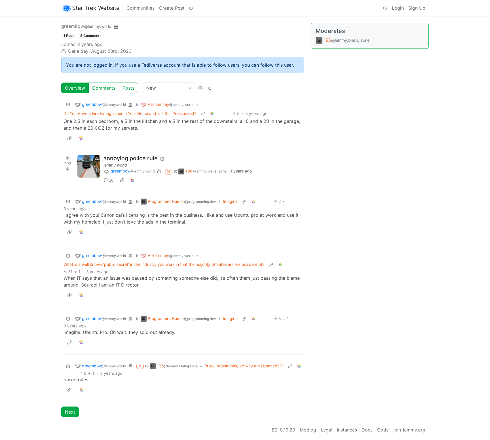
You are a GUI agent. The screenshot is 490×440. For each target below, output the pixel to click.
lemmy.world (115, 165)
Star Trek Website (96, 8)
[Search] (385, 8)
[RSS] (209, 88)
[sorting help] (200, 88)
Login (398, 8)
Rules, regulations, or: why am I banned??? (243, 365)
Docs (367, 430)
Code (383, 430)
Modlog (308, 430)
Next (70, 412)
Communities (140, 8)
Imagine (230, 201)
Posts (128, 88)
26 (111, 180)
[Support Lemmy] (191, 8)
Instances (347, 430)
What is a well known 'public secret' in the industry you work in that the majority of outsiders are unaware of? (164, 264)
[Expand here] (88, 166)
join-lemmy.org (409, 430)
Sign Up (416, 8)
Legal (326, 430)
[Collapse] (68, 104)
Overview (75, 88)
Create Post (172, 8)
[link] (212, 113)
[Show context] (203, 113)
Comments (103, 88)
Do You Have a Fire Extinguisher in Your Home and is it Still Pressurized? (130, 113)
